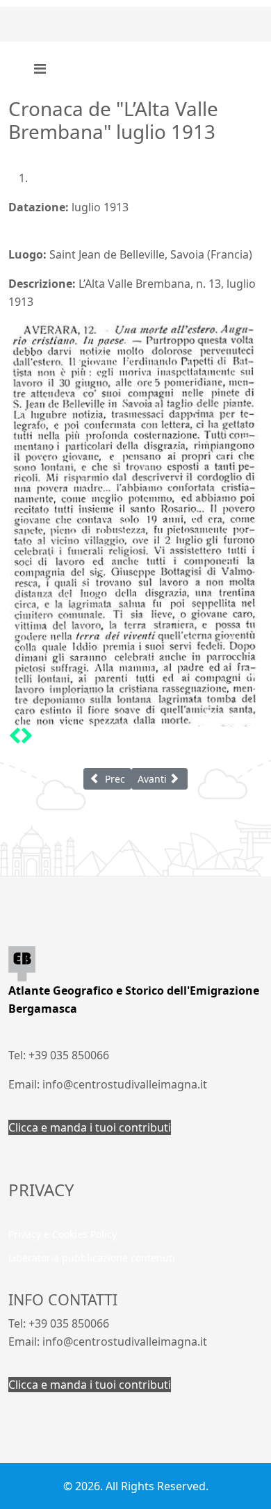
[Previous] (14, 735)
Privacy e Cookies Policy (62, 1234)
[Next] (27, 735)
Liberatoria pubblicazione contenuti (91, 1257)
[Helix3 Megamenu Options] (40, 69)
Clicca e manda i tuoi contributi (89, 1127)
